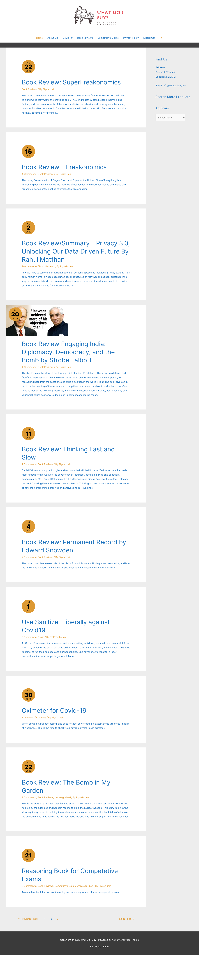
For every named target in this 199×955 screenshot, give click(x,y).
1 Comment (28, 717)
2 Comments (29, 464)
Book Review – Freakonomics (64, 167)
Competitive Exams (65, 885)
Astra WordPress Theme (125, 939)
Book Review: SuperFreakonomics (71, 82)
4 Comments (29, 173)
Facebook (95, 946)
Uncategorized (63, 797)
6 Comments (29, 637)
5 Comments (29, 885)
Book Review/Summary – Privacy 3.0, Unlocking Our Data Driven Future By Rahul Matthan (76, 251)
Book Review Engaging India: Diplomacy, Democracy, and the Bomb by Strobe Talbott (68, 352)
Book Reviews (29, 89)
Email (106, 946)
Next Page (127, 918)
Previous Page (28, 918)
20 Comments (29, 266)
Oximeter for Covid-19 (54, 710)
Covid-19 (43, 637)
